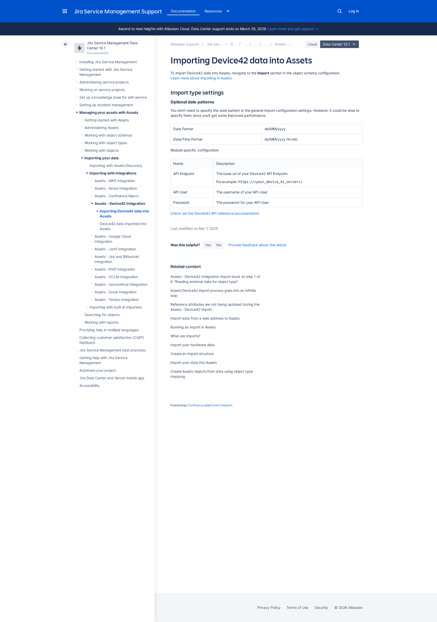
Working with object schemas (108, 135)
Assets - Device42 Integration (120, 203)
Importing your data (101, 158)
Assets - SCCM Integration (116, 277)
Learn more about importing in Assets (200, 78)
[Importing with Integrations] (266, 44)
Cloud (312, 44)
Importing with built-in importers (116, 307)
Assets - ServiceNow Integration (121, 284)
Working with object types (105, 143)
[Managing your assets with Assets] (245, 44)
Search (340, 11)
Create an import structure (192, 353)
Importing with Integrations (113, 173)
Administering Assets (101, 127)
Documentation (183, 11)
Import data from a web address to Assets (204, 318)
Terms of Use (297, 607)
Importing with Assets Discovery (116, 165)
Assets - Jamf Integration (115, 249)
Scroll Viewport (221, 405)
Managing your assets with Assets (108, 112)
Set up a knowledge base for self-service (113, 97)
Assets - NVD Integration (115, 269)
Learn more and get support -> (293, 29)
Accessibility (89, 385)
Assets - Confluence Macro (117, 196)
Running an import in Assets (193, 327)
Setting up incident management (106, 105)
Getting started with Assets (106, 120)
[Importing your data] (255, 44)
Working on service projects (102, 89)
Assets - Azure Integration (116, 188)
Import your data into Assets (193, 362)
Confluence (196, 405)
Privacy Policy (268, 607)
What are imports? (185, 336)
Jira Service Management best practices (112, 350)
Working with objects (101, 150)
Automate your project (97, 370)
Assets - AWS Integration (115, 181)
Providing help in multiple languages (108, 330)
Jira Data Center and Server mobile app (111, 378)
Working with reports (101, 322)
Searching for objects (102, 315)
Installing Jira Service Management (108, 62)
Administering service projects (104, 82)
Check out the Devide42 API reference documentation (214, 213)
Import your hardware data (192, 345)
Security (321, 607)
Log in (354, 11)
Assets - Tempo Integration (117, 299)
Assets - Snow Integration (116, 292)
